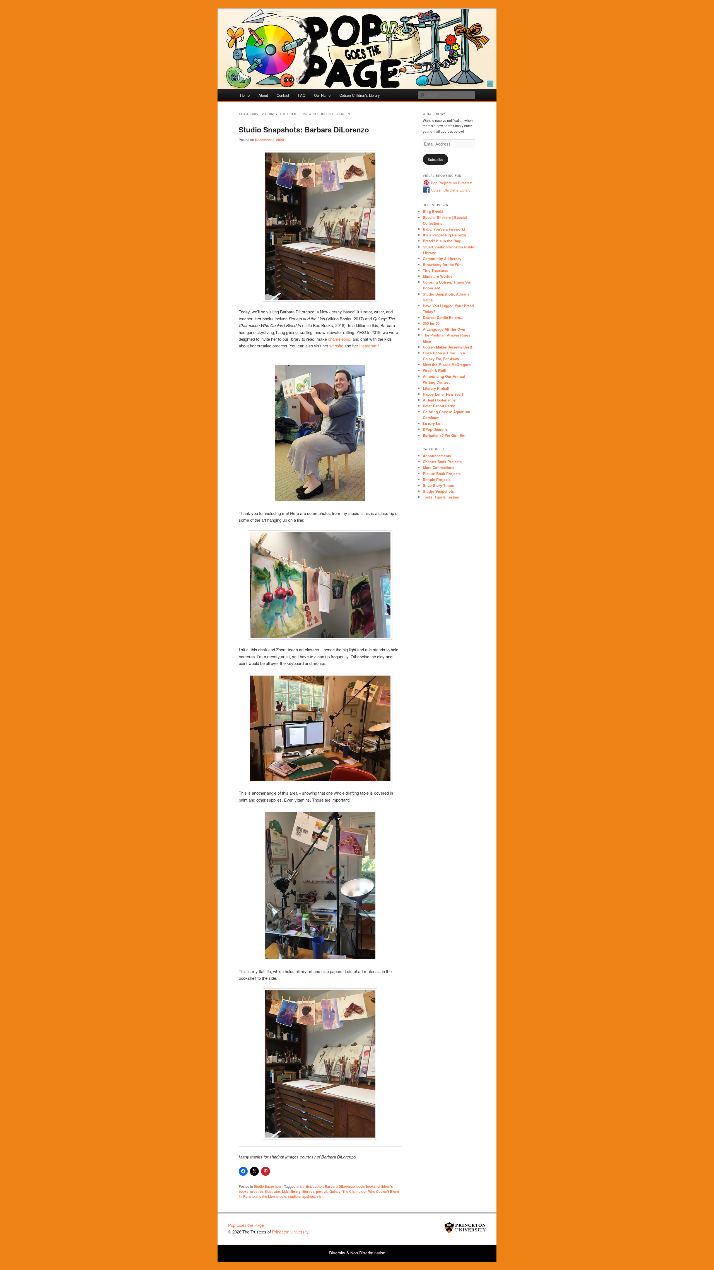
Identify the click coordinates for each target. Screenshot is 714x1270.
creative (256, 1191)
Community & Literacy (442, 258)
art (298, 1186)
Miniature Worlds (437, 276)
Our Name (322, 95)
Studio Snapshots (268, 1186)
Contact (283, 95)
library (295, 1191)
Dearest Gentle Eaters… (443, 317)
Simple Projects (436, 479)
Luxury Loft (433, 423)
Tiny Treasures (435, 270)
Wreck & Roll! (434, 370)
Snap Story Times (438, 485)
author (318, 1186)
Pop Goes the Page (246, 1225)
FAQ (301, 95)
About (263, 95)
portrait (322, 1191)
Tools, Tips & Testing (441, 497)
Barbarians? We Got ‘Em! (445, 435)
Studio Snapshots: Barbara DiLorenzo (304, 129)
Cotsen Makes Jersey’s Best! (447, 347)
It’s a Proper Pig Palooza (444, 235)
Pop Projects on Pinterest (451, 182)
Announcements (437, 455)
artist (307, 1186)
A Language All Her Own (444, 329)
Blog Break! (433, 211)
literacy (308, 1191)
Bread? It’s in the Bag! (442, 240)
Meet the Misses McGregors (447, 364)
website (335, 346)
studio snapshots (301, 1196)
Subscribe (435, 159)
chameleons (339, 339)
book (360, 1186)
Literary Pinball (436, 388)
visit (320, 1196)
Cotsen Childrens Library (451, 190)
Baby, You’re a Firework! (444, 229)
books (371, 1186)
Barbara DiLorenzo (340, 1186)
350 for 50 (431, 323)
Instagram (368, 346)
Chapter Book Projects (442, 461)
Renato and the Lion (259, 1196)
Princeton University (465, 1227)
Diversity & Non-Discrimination (357, 1253)
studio (281, 1196)
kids (285, 1191)
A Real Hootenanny (439, 400)
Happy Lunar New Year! (443, 394)
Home (245, 95)
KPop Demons (435, 429)
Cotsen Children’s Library (359, 95)
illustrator (272, 1191)
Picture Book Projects (441, 473)
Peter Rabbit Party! (439, 405)
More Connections (438, 467)
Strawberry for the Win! (443, 264)
